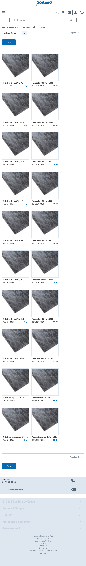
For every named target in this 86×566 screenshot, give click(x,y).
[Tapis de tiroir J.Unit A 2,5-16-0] (15, 342)
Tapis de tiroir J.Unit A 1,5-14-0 (42, 122)
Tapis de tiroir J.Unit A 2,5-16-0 (13, 358)
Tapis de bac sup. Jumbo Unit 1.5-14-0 (15, 437)
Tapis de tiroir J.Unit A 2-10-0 (13, 201)
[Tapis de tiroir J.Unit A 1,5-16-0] (15, 146)
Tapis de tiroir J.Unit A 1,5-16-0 (13, 162)
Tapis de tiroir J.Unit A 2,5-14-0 (42, 319)
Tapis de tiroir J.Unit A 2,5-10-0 (42, 280)
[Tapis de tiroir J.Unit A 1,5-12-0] (15, 106)
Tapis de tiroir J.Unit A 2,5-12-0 (13, 319)
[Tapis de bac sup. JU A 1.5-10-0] (15, 382)
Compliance (43, 546)
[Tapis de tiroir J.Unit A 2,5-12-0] (15, 303)
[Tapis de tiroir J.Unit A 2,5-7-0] (15, 264)
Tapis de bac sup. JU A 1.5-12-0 (42, 398)
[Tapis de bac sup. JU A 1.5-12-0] (45, 382)
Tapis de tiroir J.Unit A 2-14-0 (13, 240)
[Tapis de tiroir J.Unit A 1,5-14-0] (45, 106)
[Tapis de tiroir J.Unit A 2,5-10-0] (45, 264)
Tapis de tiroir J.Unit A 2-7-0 (41, 162)
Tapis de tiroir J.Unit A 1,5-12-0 (13, 122)
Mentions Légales (43, 539)
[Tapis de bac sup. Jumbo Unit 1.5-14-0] (15, 421)
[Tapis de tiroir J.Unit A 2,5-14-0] (45, 303)
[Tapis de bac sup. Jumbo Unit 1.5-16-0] (45, 421)
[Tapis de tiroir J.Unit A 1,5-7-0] (15, 67)
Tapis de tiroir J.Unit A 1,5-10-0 (42, 83)
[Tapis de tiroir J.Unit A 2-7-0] (45, 146)
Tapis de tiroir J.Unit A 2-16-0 (42, 240)
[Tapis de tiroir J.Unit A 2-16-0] (45, 224)
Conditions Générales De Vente (43, 536)
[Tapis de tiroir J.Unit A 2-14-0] (15, 224)
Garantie (43, 543)
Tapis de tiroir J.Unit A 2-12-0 (42, 201)
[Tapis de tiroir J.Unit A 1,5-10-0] (45, 67)
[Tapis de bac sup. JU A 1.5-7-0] (45, 342)
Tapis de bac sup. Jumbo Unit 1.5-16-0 (45, 437)
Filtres (9, 42)
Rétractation (43, 548)
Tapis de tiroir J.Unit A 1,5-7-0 (13, 83)
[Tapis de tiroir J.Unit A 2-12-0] (45, 185)
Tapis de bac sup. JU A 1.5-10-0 (13, 398)
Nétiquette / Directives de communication (43, 550)
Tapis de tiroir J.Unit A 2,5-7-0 (13, 280)
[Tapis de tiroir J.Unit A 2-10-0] (15, 185)
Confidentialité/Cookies (43, 541)
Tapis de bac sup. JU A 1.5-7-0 (42, 358)
